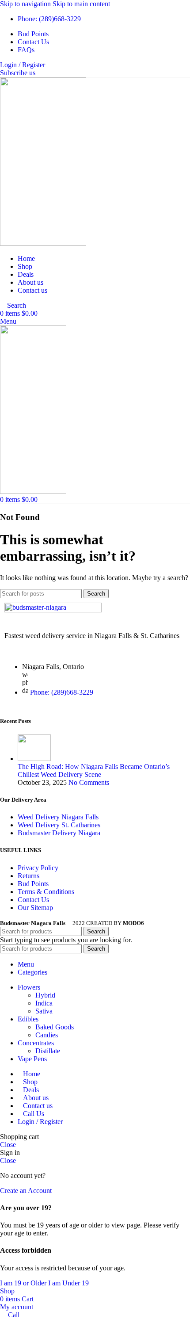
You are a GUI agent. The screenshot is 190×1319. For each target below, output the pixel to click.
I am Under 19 (68, 1283)
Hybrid (45, 995)
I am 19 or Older (24, 1283)
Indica (44, 1003)
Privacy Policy (38, 868)
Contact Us (33, 899)
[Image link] (53, 610)
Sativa (44, 1011)
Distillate (47, 1051)
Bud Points (33, 883)
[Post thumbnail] (34, 758)
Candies (46, 1035)
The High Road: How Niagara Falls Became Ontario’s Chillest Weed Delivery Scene (94, 770)
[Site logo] (43, 243)
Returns (28, 875)
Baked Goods (54, 1027)
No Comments (88, 782)
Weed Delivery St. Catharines (59, 825)
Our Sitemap (35, 907)
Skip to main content (81, 4)
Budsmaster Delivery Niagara (59, 833)
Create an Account (26, 1190)
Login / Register (40, 1121)
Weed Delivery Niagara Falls (58, 817)
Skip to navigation (26, 4)
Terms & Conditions (46, 891)
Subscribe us (17, 72)
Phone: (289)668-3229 (61, 692)
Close (8, 1144)
